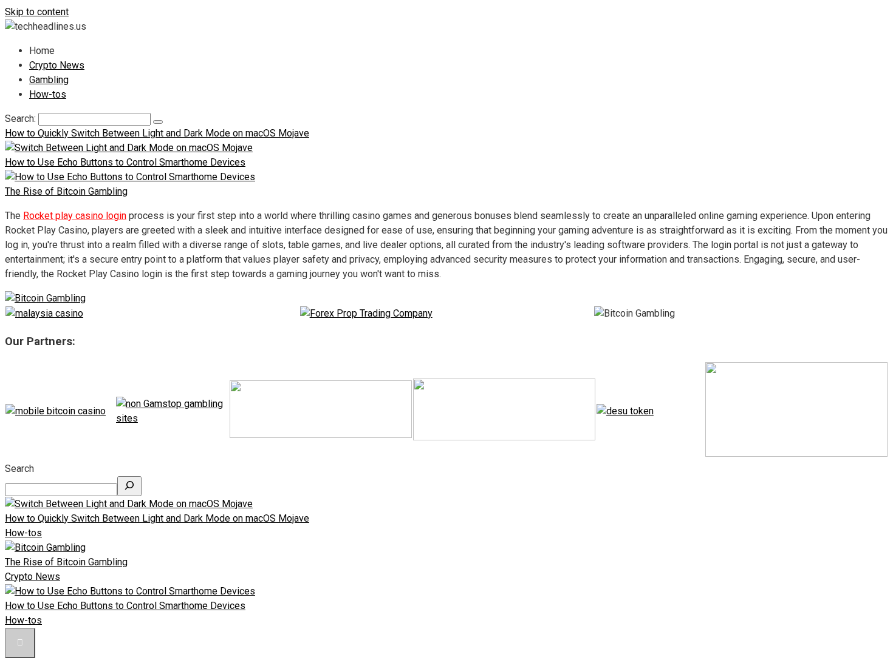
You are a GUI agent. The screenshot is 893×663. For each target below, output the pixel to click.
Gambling (49, 80)
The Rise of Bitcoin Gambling (66, 562)
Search (19, 468)
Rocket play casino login (74, 215)
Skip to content (37, 12)
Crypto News (56, 65)
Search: (21, 118)
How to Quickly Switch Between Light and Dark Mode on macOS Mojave (157, 518)
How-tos (47, 94)
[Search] (129, 486)
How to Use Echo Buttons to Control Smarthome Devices (125, 605)
